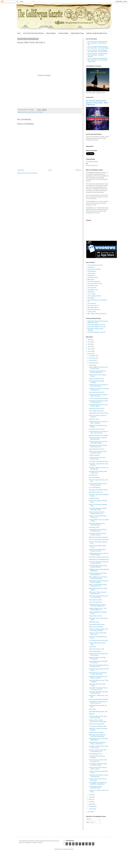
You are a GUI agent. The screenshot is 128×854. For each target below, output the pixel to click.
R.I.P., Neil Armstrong (94, 487)
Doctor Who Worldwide (94, 281)
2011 (89, 811)
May (90, 799)
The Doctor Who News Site (95, 283)
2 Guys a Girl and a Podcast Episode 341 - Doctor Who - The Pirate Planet (97, 50)
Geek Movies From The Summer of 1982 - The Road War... (98, 432)
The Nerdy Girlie (92, 287)
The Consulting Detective (94, 296)
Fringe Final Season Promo (96, 378)
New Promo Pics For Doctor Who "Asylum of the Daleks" (98, 673)
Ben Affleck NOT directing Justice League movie (98, 472)
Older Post (78, 170)
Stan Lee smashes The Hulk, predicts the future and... (97, 512)
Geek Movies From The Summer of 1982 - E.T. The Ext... (98, 385)
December (92, 355)
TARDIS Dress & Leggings (96, 732)
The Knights (92, 177)
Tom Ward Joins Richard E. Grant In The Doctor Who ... (98, 775)
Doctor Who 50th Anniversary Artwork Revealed (97, 524)
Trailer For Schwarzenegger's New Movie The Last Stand (98, 629)
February (91, 806)
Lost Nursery (92, 646)
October (91, 360)
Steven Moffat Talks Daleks (96, 411)
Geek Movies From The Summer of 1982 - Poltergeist (98, 422)
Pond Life (40, 112)
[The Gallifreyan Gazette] (87, 163)
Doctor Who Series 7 (33, 112)
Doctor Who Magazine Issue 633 (96, 324)
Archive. (96, 140)
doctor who (24, 112)
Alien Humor (92, 709)
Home (19, 33)
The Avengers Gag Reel (95, 600)
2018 (89, 339)
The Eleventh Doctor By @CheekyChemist (95, 787)
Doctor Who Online (93, 277)
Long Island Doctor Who (94, 269)
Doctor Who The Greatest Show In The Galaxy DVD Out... (98, 688)
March (91, 804)
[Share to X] (42, 110)
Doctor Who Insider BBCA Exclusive (98, 461)
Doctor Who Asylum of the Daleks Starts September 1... (98, 574)
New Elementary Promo (95, 753)
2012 (89, 353)
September (92, 363)
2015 (89, 346)
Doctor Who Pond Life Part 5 (96, 392)
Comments (91, 822)
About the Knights (63, 33)
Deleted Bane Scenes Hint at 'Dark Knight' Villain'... (98, 739)
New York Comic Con (93, 305)
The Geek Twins (92, 303)
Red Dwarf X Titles (94, 527)
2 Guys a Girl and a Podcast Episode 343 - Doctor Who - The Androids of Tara (97, 43)
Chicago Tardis (92, 311)
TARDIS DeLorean (94, 622)
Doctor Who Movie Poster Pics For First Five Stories (98, 405)
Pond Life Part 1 (93, 475)
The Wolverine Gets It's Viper (97, 624)
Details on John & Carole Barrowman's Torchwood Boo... (98, 720)
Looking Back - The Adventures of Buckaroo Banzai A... (98, 702)
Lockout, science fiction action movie (99, 539)
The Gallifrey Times (93, 289)
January (91, 809)
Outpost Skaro (91, 273)
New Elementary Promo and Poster (98, 699)
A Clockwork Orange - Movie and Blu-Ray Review (98, 438)
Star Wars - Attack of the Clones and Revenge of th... (98, 468)
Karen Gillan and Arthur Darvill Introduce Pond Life (97, 550)
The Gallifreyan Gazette (92, 161)
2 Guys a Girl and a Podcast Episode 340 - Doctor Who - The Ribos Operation (97, 55)
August (91, 365)
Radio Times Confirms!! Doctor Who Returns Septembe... (98, 581)
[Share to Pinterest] (45, 110)
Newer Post (21, 170)
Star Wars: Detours (94, 498)
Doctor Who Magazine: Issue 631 (97, 332)
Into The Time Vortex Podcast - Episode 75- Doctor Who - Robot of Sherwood (97, 102)
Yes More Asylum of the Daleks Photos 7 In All (97, 458)
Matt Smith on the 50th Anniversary (98, 537)
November (92, 358)
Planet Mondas (92, 271)
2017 (89, 342)
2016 (89, 344)
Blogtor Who (91, 279)
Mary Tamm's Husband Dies (96, 724)
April (90, 801)
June (90, 797)
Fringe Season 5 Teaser (95, 616)
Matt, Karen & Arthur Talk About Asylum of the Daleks (97, 371)
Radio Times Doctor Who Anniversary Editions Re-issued (98, 321)
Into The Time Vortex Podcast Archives (33, 33)
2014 (89, 349)
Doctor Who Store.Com (94, 309)
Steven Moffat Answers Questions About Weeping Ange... (98, 577)
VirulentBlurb (91, 298)
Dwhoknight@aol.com (92, 201)
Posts (90, 819)
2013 (89, 351)
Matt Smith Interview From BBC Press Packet (97, 658)
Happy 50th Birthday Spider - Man (98, 711)
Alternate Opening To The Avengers (98, 435)
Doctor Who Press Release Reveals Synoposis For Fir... (98, 665)
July (90, 794)
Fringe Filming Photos (95, 651)
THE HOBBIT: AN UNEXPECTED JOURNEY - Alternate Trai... (98, 783)
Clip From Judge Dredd (95, 602)
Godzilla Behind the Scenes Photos (98, 413)
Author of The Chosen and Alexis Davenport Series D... (98, 452)
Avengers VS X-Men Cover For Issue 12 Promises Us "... (99, 389)
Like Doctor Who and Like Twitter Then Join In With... (98, 717)
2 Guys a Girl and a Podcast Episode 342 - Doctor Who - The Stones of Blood (98, 47)
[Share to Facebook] (44, 110)
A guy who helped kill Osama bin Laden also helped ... (98, 509)
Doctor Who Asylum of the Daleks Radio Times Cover (98, 446)
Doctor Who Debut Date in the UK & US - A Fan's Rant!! (98, 596)
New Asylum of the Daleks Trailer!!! (98, 490)
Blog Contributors (51, 33)
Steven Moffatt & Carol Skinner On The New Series (98, 367)
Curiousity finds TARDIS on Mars (98, 726)
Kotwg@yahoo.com (91, 208)
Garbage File (91, 267)
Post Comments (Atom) (31, 173)
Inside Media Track (93, 285)
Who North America (93, 307)
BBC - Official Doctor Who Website (97, 313)
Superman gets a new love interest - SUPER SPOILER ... (98, 554)
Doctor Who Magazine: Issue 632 (97, 326)
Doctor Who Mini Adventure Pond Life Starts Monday (98, 566)
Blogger (71, 849)
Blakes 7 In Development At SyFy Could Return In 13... (98, 585)
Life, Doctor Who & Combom (95, 265)
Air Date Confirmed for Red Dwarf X (98, 398)
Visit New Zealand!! (94, 455)
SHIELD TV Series (94, 419)
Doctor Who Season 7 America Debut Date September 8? (97, 605)
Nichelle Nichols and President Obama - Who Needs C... (97, 743)
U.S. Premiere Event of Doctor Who (98, 640)
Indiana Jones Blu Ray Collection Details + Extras (98, 768)
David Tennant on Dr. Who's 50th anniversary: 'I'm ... (98, 760)
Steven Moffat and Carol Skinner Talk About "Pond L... (98, 530)
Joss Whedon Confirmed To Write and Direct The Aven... (98, 764)
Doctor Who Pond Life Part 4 (96, 408)
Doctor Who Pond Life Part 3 (96, 429)
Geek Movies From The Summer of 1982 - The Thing (98, 395)
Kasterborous (91, 275)
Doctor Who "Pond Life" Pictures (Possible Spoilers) (97, 534)
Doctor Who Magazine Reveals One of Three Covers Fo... (98, 562)
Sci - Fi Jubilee (92, 294)
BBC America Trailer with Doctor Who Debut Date (97, 592)
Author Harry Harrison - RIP (96, 649)
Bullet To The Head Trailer (96, 626)
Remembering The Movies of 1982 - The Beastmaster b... (98, 401)
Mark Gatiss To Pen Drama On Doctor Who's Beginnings (97, 735)
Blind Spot (92, 714)
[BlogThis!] (40, 110)
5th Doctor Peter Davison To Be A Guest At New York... (98, 484)
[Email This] (38, 110)
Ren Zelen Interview (94, 477)
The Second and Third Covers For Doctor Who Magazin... (98, 442)
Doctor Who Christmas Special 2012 (99, 557)
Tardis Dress (91, 291)
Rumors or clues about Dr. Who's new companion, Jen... (98, 750)
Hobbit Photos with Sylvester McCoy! (99, 559)
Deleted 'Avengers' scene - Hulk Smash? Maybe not (97, 609)
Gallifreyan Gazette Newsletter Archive (96, 33)
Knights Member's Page (77, 33)
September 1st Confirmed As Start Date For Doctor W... (98, 677)
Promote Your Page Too (92, 165)
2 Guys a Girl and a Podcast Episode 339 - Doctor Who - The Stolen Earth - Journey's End (98, 60)
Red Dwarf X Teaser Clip (95, 492)
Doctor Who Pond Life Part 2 (96, 449)
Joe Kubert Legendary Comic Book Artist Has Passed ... (98, 692)
